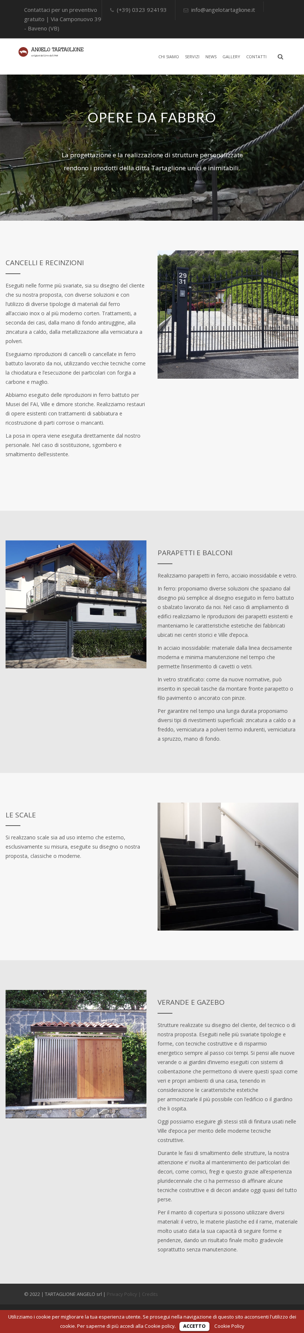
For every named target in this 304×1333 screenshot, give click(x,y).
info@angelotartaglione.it (223, 9)
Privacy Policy (122, 1294)
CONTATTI (256, 56)
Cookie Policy (229, 1326)
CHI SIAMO (168, 56)
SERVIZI (192, 56)
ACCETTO (194, 1326)
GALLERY (231, 56)
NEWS (211, 56)
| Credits (148, 1294)
